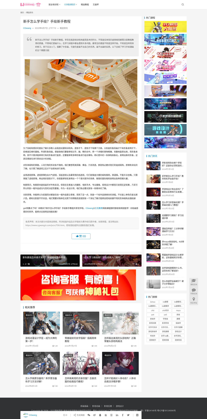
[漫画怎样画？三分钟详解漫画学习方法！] (153, 231)
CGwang (27, 28)
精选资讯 (64, 28)
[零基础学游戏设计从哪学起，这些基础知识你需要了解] (153, 257)
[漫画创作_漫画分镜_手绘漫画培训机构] (165, 61)
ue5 (165, 315)
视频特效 (178, 340)
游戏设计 (178, 331)
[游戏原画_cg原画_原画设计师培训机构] (165, 138)
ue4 (152, 315)
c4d (152, 310)
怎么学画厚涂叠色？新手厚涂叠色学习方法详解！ (41, 380)
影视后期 (152, 323)
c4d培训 (165, 310)
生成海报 (80, 415)
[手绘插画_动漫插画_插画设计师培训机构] (165, 74)
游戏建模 (165, 331)
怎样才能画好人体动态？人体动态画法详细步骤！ (120, 380)
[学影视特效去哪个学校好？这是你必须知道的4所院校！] (153, 165)
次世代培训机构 (166, 327)
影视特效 (165, 323)
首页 (22, 13)
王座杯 (96, 4)
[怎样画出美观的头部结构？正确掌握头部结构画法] (120, 323)
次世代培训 (152, 327)
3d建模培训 (178, 302)
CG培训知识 (69, 4)
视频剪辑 (165, 340)
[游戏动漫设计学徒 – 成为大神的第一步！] (41, 323)
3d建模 (165, 302)
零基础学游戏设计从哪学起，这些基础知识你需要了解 (173, 257)
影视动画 (96, 406)
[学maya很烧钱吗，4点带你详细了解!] (153, 244)
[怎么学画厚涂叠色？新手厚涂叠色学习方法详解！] (41, 363)
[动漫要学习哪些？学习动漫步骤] (153, 218)
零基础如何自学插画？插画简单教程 (80, 340)
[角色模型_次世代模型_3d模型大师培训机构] (165, 22)
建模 (178, 319)
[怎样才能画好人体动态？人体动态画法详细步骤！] (120, 363)
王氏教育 (99, 208)
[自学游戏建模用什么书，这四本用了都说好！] (153, 270)
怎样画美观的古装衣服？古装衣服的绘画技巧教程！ (80, 380)
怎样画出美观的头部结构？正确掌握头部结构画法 (120, 340)
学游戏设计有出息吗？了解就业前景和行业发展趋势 (173, 192)
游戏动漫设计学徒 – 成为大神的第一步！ (41, 340)
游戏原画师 (152, 331)
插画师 (178, 323)
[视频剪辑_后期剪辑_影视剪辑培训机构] (165, 99)
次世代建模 (178, 327)
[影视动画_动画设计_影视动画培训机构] (165, 86)
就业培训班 (53, 4)
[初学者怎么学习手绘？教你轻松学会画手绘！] (153, 179)
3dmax (152, 302)
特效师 (152, 336)
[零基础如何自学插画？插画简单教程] (81, 323)
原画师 (152, 319)
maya (178, 310)
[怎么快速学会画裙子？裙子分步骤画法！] (153, 284)
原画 (178, 315)
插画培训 (68, 315)
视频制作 (152, 340)
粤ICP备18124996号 (166, 410)
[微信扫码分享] (88, 415)
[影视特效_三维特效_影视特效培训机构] (165, 112)
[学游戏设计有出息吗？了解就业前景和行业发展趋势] (153, 192)
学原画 (165, 319)
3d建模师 (165, 306)
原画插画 (84, 406)
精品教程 (85, 4)
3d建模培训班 (153, 306)
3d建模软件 (178, 306)
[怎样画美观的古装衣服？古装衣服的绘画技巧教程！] (81, 363)
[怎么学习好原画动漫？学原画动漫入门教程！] (153, 205)
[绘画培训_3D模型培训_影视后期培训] (165, 35)
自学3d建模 (165, 336)
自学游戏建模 (179, 336)
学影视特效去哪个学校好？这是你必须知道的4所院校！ (172, 165)
